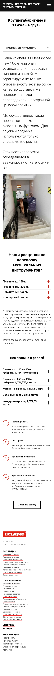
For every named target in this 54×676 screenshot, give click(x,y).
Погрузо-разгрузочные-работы (14, 565)
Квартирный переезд (11, 555)
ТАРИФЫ (7, 628)
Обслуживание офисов (11, 612)
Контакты (7, 650)
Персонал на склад (10, 609)
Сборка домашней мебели (12, 573)
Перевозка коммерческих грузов (15, 604)
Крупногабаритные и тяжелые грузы (17, 570)
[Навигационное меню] (49, 5)
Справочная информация (14, 647)
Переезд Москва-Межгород (13, 560)
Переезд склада (8, 591)
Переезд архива (9, 602)
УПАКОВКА (9, 625)
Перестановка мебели (11, 567)
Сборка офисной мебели (12, 617)
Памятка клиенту (10, 641)
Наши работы (9, 638)
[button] (27, 505)
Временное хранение (10, 575)
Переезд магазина (10, 597)
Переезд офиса (8, 589)
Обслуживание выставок (12, 615)
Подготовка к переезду (11, 557)
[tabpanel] (27, 152)
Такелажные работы (11, 584)
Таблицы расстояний (12, 644)
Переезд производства (11, 594)
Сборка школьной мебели (12, 620)
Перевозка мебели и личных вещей (16, 562)
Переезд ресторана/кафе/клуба (14, 599)
